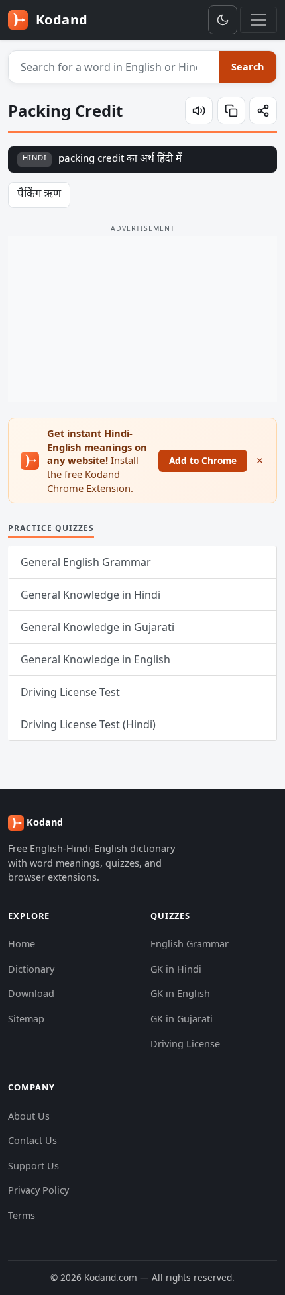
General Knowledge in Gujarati (97, 627)
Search (247, 66)
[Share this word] (263, 110)
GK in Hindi (175, 969)
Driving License (185, 1043)
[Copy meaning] (231, 110)
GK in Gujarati (181, 1018)
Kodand (60, 19)
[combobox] (114, 67)
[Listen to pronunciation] (199, 110)
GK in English (180, 993)
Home (21, 943)
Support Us (33, 1165)
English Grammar (189, 943)
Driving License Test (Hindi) (88, 724)
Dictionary (31, 969)
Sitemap (26, 1018)
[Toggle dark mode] (222, 19)
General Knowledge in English (95, 659)
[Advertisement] (142, 319)
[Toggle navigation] (258, 20)
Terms (21, 1215)
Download (31, 993)
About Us (29, 1116)
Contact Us (32, 1140)
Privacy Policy (38, 1190)
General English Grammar (86, 562)
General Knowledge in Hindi (90, 594)
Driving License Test (70, 692)
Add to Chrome (203, 460)
